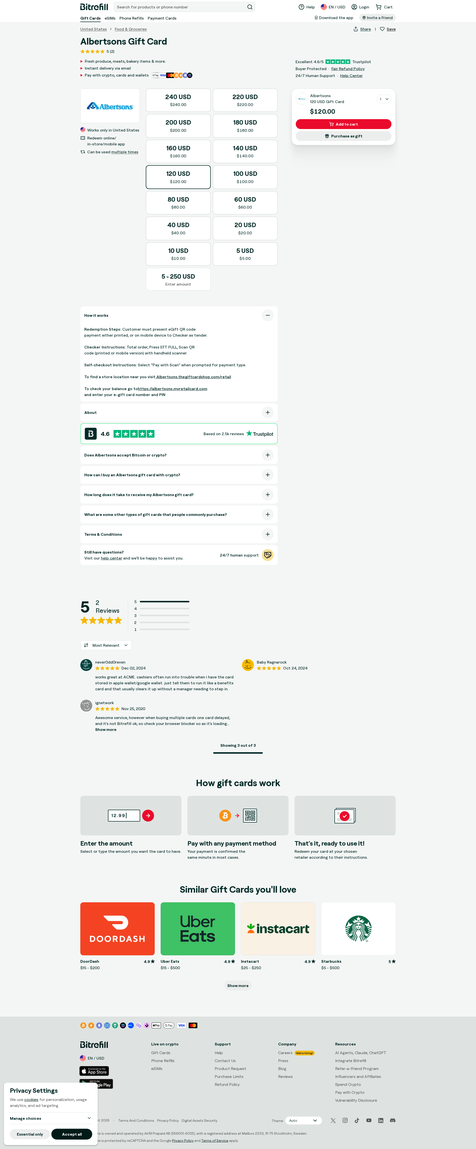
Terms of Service (214, 1140)
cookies (31, 1099)
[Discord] (393, 1120)
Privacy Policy (183, 1140)
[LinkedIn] (381, 1120)
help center (111, 558)
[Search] (250, 7)
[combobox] (180, 7)
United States (93, 29)
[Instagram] (345, 1120)
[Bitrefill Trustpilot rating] (134, 434)
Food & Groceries (131, 29)
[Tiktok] (357, 1120)
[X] (333, 1121)
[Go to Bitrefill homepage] (94, 6)
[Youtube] (369, 1120)
